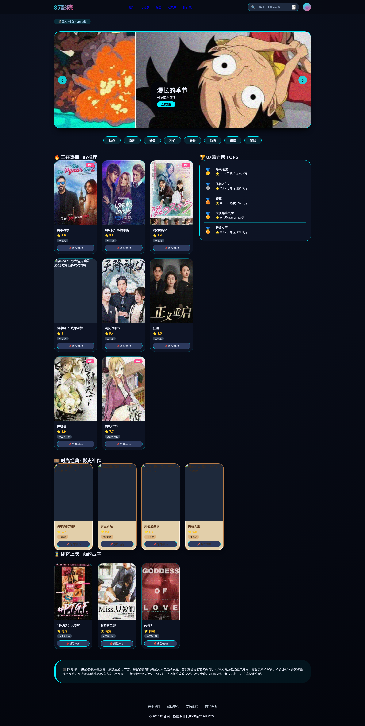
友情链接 (192, 706)
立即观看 (85, 104)
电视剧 (144, 7)
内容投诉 (211, 706)
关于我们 (154, 706)
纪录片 (172, 7)
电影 (131, 7)
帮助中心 (173, 706)
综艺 (159, 7)
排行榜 (187, 7)
